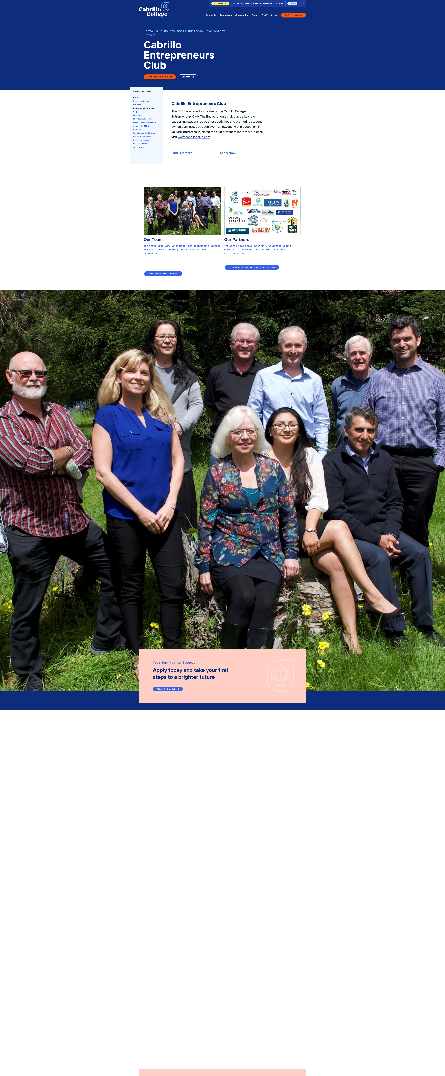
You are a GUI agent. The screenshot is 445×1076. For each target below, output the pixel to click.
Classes (245, 3)
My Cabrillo (220, 3)
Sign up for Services (159, 77)
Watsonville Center (273, 3)
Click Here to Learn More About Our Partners (252, 267)
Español (292, 3)
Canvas (235, 3)
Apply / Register (293, 15)
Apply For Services (168, 689)
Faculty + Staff (259, 15)
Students (211, 15)
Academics (226, 15)
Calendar (256, 3)
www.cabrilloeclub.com (194, 137)
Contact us (188, 77)
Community (241, 15)
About (274, 15)
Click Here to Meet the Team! (163, 273)
